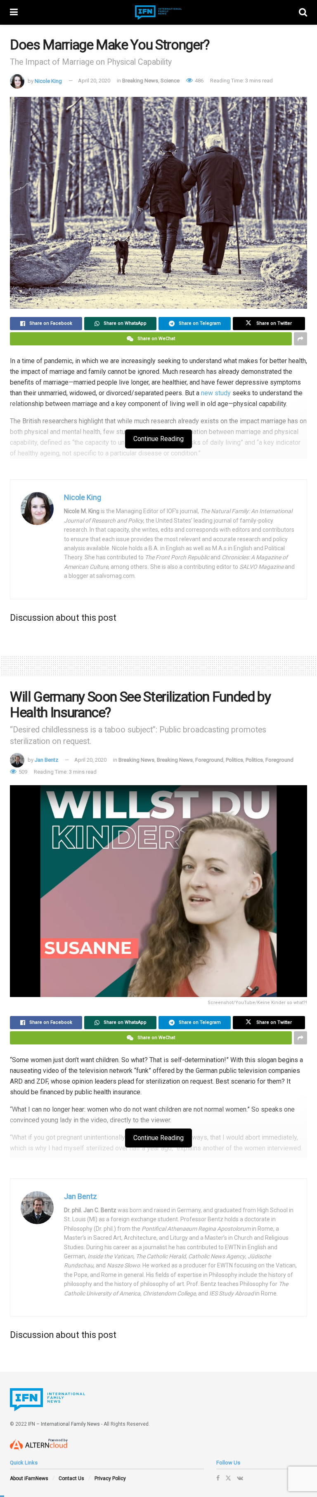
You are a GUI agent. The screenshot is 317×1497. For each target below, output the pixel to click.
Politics (234, 760)
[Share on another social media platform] (300, 338)
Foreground (209, 760)
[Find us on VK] (240, 1478)
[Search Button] (303, 12)
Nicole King (48, 80)
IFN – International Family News (64, 1424)
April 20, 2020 (94, 80)
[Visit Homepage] (158, 12)
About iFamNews (29, 1478)
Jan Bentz (46, 760)
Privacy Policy (110, 1478)
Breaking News (140, 80)
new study (216, 393)
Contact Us (71, 1478)
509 (22, 772)
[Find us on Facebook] (218, 1478)
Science (170, 80)
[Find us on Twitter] (228, 1478)
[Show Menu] (14, 12)
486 (198, 80)
